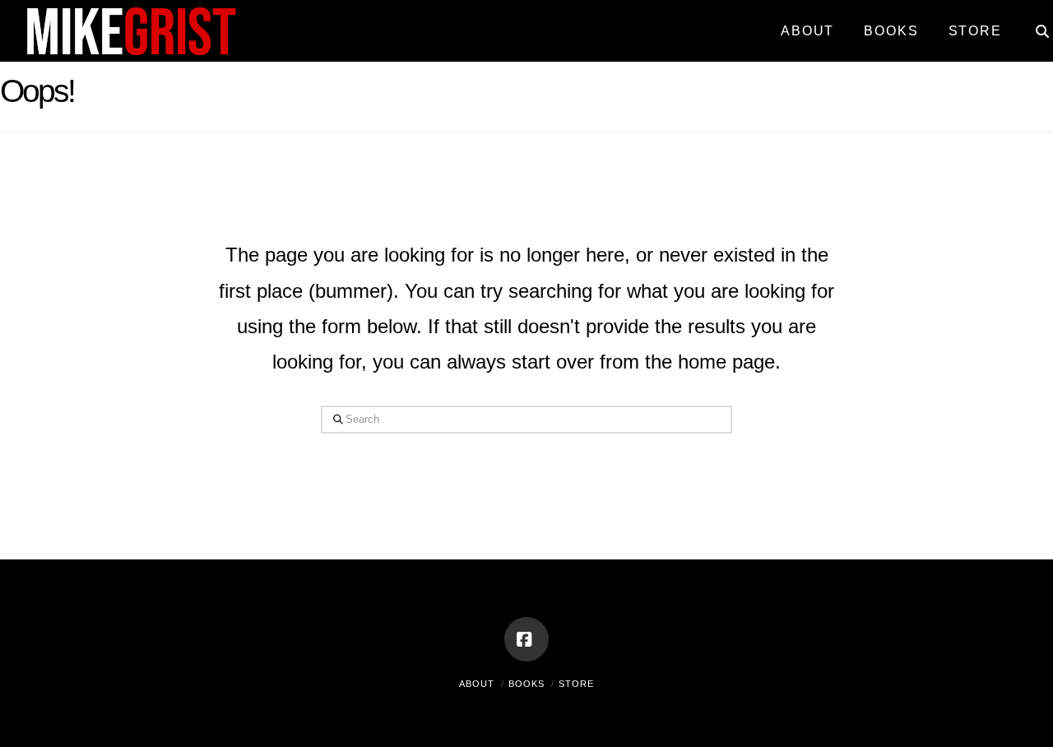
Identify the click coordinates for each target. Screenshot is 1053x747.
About (476, 684)
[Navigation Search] (1034, 24)
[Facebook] (526, 639)
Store (576, 684)
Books (526, 684)
